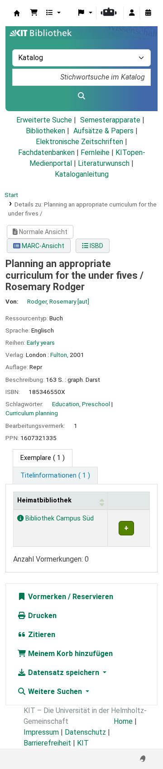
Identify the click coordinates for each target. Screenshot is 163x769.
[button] (34, 13)
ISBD (95, 245)
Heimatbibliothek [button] (44, 500)
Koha (17, 13)
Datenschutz (85, 732)
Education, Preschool (81, 404)
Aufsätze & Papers (103, 131)
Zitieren (40, 634)
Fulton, (59, 354)
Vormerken (46, 596)
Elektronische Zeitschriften (79, 141)
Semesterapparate (110, 120)
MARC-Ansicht (42, 245)
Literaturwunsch (103, 163)
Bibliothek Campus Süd (59, 518)
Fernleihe (95, 152)
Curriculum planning (31, 413)
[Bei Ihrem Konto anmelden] (131, 13)
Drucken (41, 615)
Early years (41, 342)
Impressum (41, 732)
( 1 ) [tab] (42, 458)
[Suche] (81, 96)
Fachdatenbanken (46, 152)
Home (123, 721)
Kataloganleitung (82, 174)
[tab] (55, 476)
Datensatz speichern (63, 672)
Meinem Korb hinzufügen (69, 653)
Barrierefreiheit (47, 743)
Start (11, 194)
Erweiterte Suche (44, 120)
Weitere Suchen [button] (55, 691)
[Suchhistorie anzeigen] (148, 13)
